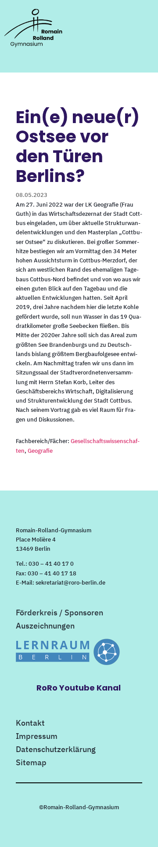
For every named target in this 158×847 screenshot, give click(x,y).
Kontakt (30, 724)
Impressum (36, 737)
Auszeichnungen (45, 627)
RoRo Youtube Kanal (78, 687)
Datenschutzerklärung (56, 750)
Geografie (40, 450)
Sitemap (31, 763)
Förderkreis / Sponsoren (59, 614)
